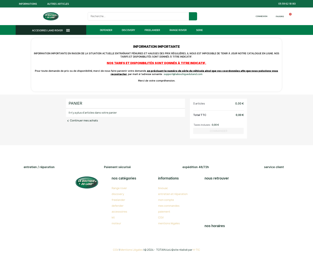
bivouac (163, 188)
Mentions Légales (131, 250)
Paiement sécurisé (117, 167)
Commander (218, 131)
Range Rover (178, 30)
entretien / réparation (39, 167)
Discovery (128, 30)
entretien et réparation (173, 194)
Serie (199, 30)
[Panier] (289, 16)
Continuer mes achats (82, 120)
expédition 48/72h (195, 167)
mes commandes (168, 206)
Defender (106, 30)
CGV (161, 217)
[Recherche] (193, 16)
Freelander (152, 30)
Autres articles (58, 4)
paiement (164, 211)
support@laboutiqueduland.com (183, 74)
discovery (118, 194)
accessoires (119, 211)
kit (113, 217)
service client (274, 167)
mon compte (166, 200)
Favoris (280, 16)
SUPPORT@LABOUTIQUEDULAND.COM (242, 216)
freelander (118, 200)
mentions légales (169, 223)
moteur (116, 223)
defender (118, 206)
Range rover (119, 188)
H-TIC (196, 250)
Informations (28, 4)
